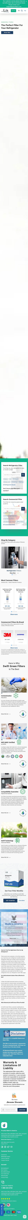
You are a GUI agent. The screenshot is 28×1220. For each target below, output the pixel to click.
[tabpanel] (14, 349)
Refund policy (4, 1175)
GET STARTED (10, 900)
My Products (4, 1170)
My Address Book (5, 1171)
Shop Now (13, 573)
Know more (13, 938)
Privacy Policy (4, 1177)
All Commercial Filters (9, 524)
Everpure (21, 639)
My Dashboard (4, 1168)
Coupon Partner (5, 1160)
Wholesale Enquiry (5, 1156)
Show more (14, 614)
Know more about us (6, 1139)
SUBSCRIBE (22, 1109)
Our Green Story (5, 1173)
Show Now (7, 32)
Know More (22, 900)
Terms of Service (5, 1158)
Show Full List (4, 714)
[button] (13, 574)
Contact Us (4, 1154)
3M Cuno (7, 639)
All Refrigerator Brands (9, 484)
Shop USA (13, 10)
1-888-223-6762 (6, 1188)
